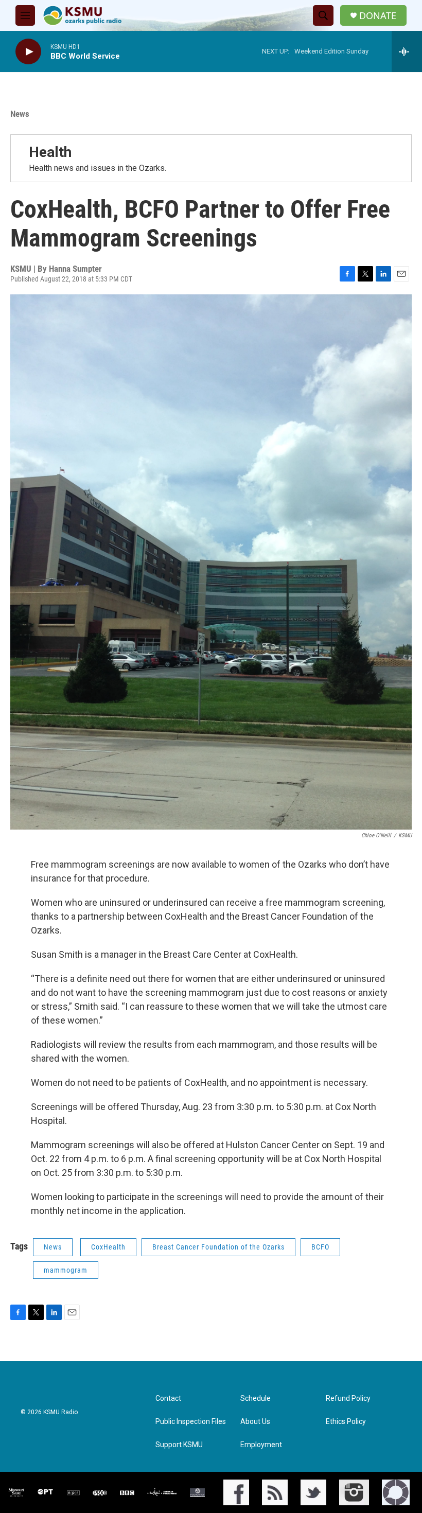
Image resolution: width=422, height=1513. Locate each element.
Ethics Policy (346, 1422)
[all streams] (407, 51)
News (19, 114)
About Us (255, 1422)
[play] (28, 52)
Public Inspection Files (190, 1422)
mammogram (65, 1270)
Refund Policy (348, 1398)
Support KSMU (179, 1445)
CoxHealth (108, 1247)
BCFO (320, 1247)
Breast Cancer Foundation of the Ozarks (218, 1247)
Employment (261, 1445)
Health (50, 152)
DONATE (377, 15)
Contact (168, 1398)
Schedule (255, 1398)
